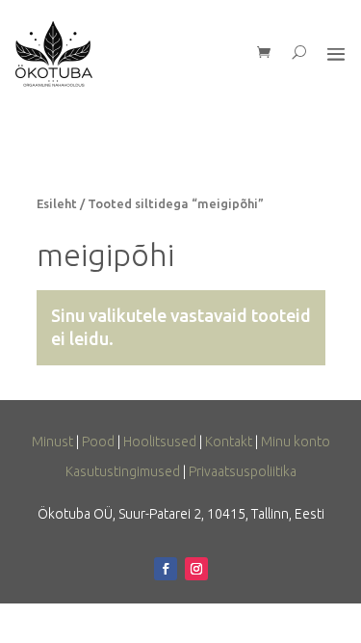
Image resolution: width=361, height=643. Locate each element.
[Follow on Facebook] (165, 568)
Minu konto (295, 441)
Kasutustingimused (122, 471)
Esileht (57, 203)
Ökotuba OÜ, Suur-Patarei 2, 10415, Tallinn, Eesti (181, 514)
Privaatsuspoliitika (243, 471)
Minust (52, 441)
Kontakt (228, 441)
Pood (98, 441)
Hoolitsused (159, 441)
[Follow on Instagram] (196, 568)
